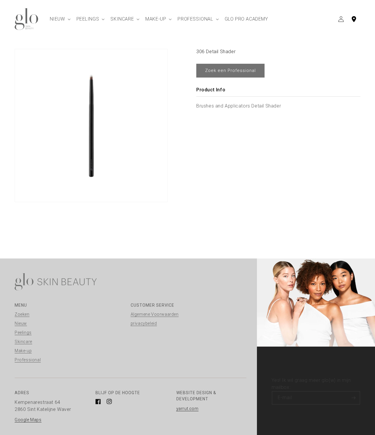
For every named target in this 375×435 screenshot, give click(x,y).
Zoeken (22, 314)
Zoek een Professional (230, 70)
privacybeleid (144, 323)
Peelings (23, 332)
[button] (59, 18)
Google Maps (28, 419)
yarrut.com (187, 408)
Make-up (23, 350)
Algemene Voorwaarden (155, 314)
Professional (28, 359)
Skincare (23, 341)
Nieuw (21, 323)
